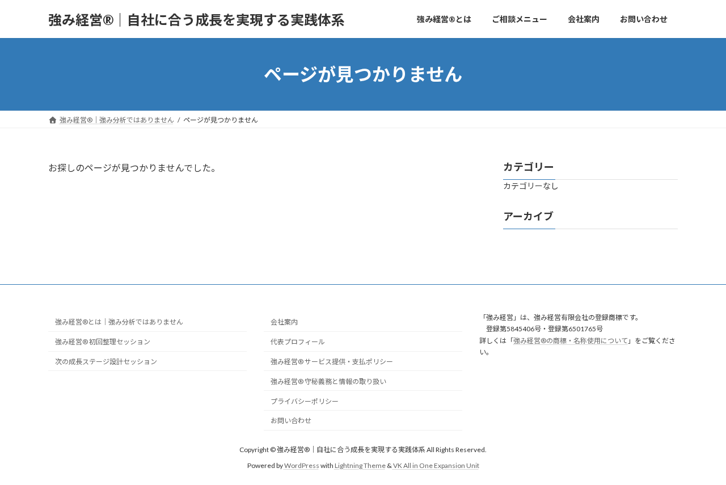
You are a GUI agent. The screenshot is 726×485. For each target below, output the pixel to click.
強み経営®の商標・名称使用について (570, 340)
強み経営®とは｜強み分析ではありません (119, 322)
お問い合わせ (291, 420)
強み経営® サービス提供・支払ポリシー (332, 361)
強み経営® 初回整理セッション (102, 342)
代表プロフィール (298, 342)
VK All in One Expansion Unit (436, 465)
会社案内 (284, 322)
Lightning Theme (360, 465)
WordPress (301, 465)
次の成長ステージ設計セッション (106, 361)
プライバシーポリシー (305, 401)
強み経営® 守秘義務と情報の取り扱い (328, 381)
